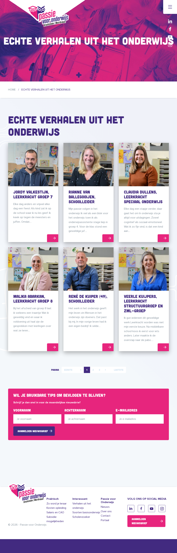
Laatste (118, 369)
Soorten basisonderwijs (86, 512)
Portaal (105, 520)
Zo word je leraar (56, 503)
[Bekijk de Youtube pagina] (170, 37)
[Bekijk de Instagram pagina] (170, 45)
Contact (105, 515)
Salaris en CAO (55, 512)
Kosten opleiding (56, 508)
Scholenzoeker (81, 517)
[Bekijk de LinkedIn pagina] (170, 21)
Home (12, 89)
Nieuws (105, 507)
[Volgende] (106, 370)
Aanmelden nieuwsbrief (33, 431)
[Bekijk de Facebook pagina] (170, 29)
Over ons (106, 511)
